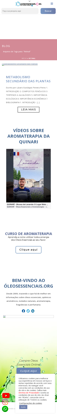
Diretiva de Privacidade (29, 392)
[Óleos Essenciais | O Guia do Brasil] (28, 3)
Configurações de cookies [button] (30, 403)
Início (24, 58)
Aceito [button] (23, 407)
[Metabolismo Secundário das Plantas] (20, 64)
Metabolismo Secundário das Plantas (28, 79)
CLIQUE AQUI (28, 371)
